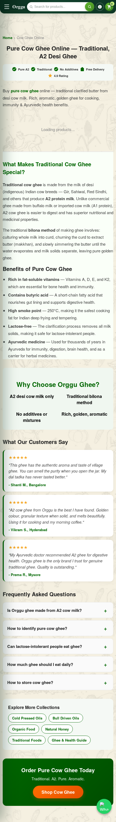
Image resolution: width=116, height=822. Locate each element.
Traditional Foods (27, 740)
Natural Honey (57, 729)
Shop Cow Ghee (58, 792)
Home (7, 37)
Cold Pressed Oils (27, 718)
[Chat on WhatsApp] (104, 806)
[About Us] (100, 7)
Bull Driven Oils (66, 718)
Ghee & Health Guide (69, 740)
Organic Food (23, 729)
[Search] (89, 6)
